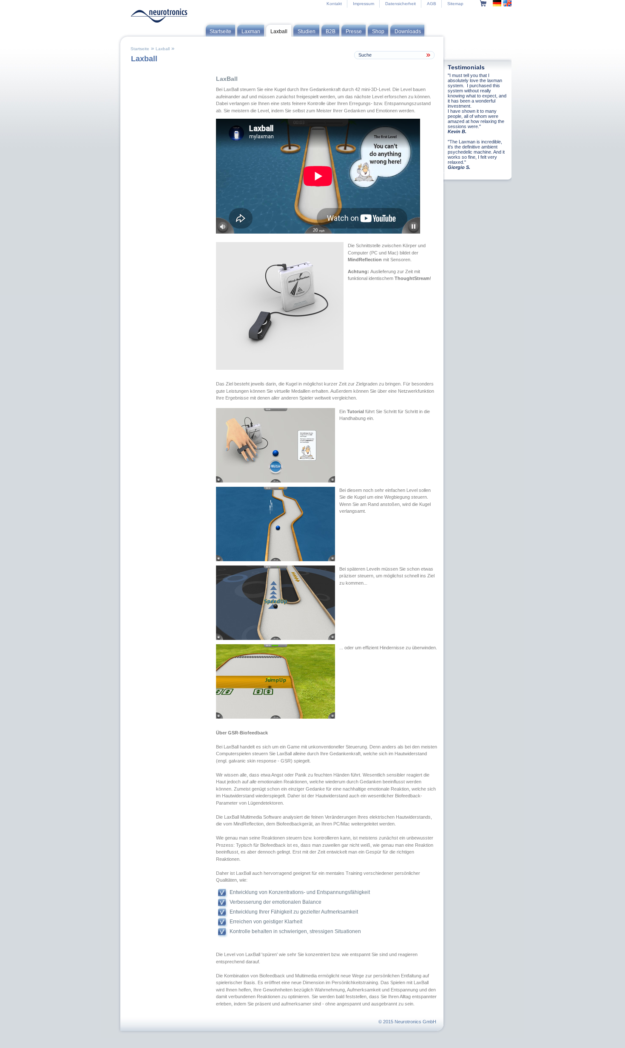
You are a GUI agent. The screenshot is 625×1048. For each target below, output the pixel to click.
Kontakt (334, 3)
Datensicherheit (400, 3)
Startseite (140, 48)
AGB (431, 3)
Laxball (163, 48)
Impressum (363, 3)
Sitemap (455, 3)
